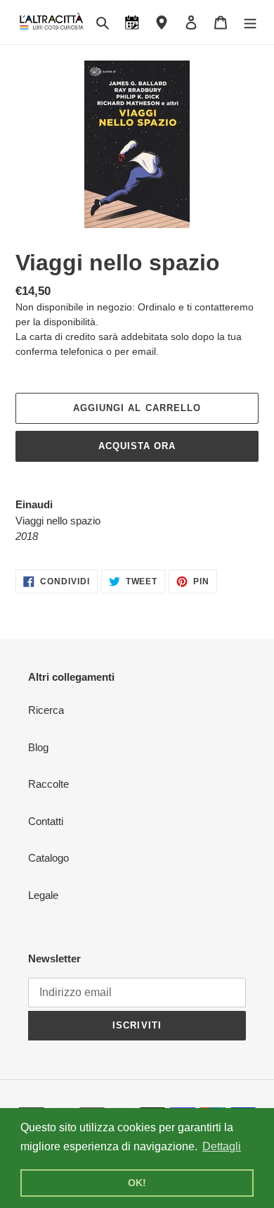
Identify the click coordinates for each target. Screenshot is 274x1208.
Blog (38, 747)
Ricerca (46, 710)
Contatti (45, 821)
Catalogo (48, 858)
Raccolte (48, 784)
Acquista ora (137, 446)
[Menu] (250, 22)
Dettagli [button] (221, 1146)
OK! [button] (137, 1182)
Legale (43, 895)
